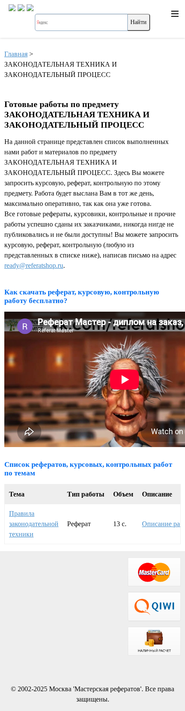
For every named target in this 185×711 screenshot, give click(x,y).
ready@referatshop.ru (33, 265)
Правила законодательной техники (34, 524)
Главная (16, 54)
